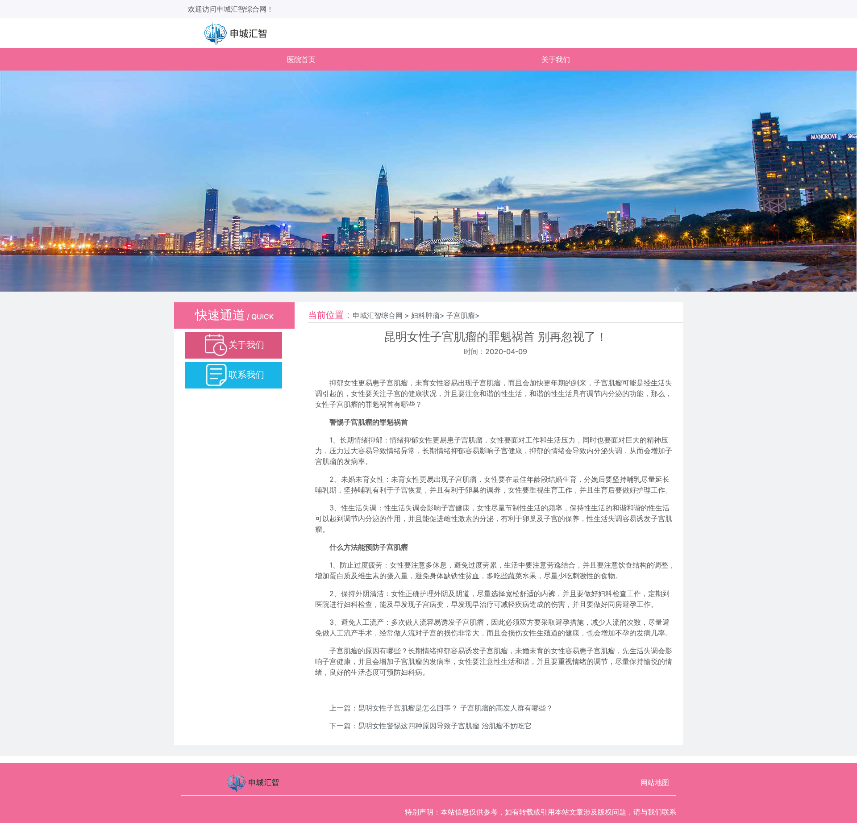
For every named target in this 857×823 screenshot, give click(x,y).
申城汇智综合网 (378, 315)
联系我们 (246, 374)
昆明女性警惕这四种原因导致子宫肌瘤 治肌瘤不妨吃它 (445, 725)
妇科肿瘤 (425, 315)
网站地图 (655, 782)
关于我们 (555, 59)
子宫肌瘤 (460, 315)
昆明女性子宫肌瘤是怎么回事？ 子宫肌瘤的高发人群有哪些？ (455, 707)
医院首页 (301, 59)
